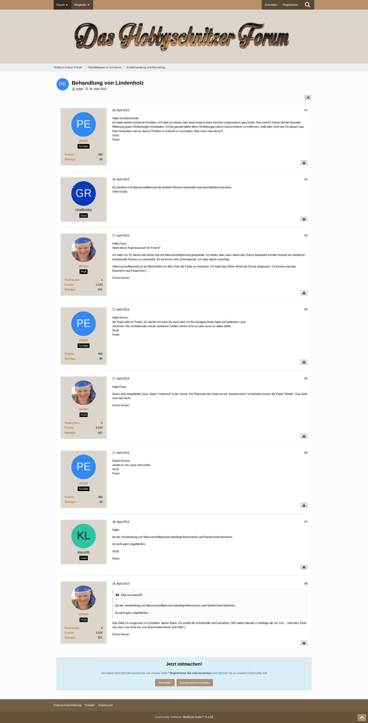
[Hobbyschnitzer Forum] (184, 36)
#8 (305, 583)
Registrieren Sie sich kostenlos (190, 673)
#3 (305, 235)
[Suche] (307, 5)
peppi (79, 88)
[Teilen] (308, 97)
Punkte (69, 154)
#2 (305, 179)
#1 (305, 110)
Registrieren (290, 4)
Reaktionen (72, 279)
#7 (305, 521)
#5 (305, 378)
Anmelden (270, 4)
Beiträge (70, 159)
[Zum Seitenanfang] (362, 717)
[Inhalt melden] (304, 162)
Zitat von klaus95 (131, 594)
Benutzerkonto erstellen (194, 682)
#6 (305, 452)
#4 (305, 309)
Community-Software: (184, 717)
